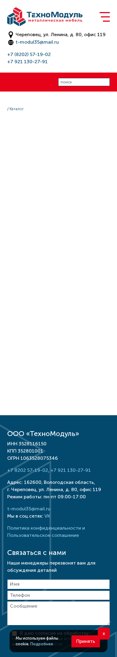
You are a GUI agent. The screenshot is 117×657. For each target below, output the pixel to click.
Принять (85, 641)
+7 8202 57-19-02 (27, 470)
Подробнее (41, 644)
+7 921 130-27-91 (27, 61)
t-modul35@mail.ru (37, 42)
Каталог (17, 109)
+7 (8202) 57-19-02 (29, 54)
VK (47, 516)
